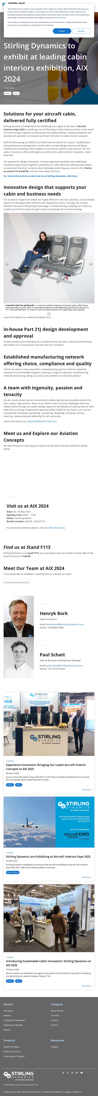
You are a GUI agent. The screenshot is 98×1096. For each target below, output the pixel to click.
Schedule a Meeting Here (16, 579)
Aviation (7, 93)
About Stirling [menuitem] (57, 1010)
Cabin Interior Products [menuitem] (14, 1056)
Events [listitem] (18, 785)
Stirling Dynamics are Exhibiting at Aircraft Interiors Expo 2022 (48, 856)
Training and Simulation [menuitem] (14, 1020)
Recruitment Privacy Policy (29, 1092)
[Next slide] (91, 264)
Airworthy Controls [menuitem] (12, 1051)
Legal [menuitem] (67, 1092)
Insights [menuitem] (54, 1047)
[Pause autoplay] (49, 314)
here (57, 171)
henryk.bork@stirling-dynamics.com (65, 624)
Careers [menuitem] (54, 1020)
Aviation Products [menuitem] (11, 1047)
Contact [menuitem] (54, 1025)
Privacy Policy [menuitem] (10, 1092)
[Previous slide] (7, 264)
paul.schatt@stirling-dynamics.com (64, 665)
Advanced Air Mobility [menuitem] (13, 1025)
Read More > (87, 790)
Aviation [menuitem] (7, 1015)
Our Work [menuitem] (55, 1015)
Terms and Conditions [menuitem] (53, 1092)
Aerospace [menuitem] (8, 1010)
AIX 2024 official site (54, 527)
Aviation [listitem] (10, 785)
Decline (81, 31)
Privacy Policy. (61, 18)
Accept (62, 31)
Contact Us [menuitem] (77, 1092)
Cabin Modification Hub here (42, 421)
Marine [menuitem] (7, 1029)
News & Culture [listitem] (12, 872)
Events (16, 93)
